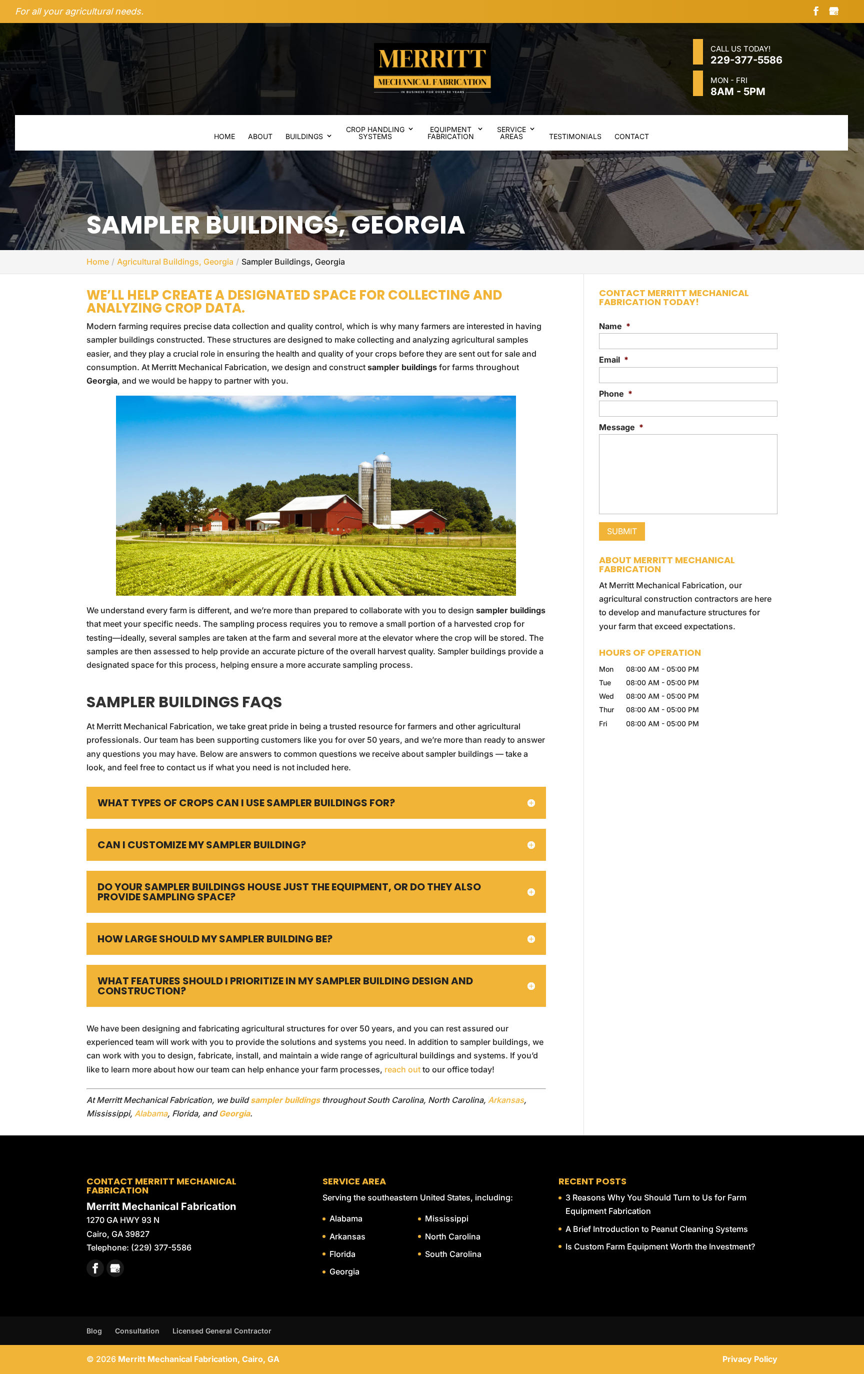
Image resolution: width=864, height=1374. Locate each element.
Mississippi (446, 1218)
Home (224, 136)
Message (621, 427)
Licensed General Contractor (222, 1330)
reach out (402, 1069)
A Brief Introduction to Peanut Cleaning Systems (657, 1229)
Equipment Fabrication (451, 133)
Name (614, 326)
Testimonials (575, 136)
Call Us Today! (746, 55)
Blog (94, 1330)
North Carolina (452, 1236)
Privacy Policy (750, 1359)
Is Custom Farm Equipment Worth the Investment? (660, 1246)
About (260, 136)
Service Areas (511, 133)
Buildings (304, 136)
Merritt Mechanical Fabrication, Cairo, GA (199, 1359)
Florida (343, 1254)
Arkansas (506, 1100)
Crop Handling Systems (375, 133)
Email (613, 360)
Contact (631, 136)
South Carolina (453, 1254)
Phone (615, 394)
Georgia (345, 1271)
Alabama (151, 1113)
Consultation (137, 1330)
